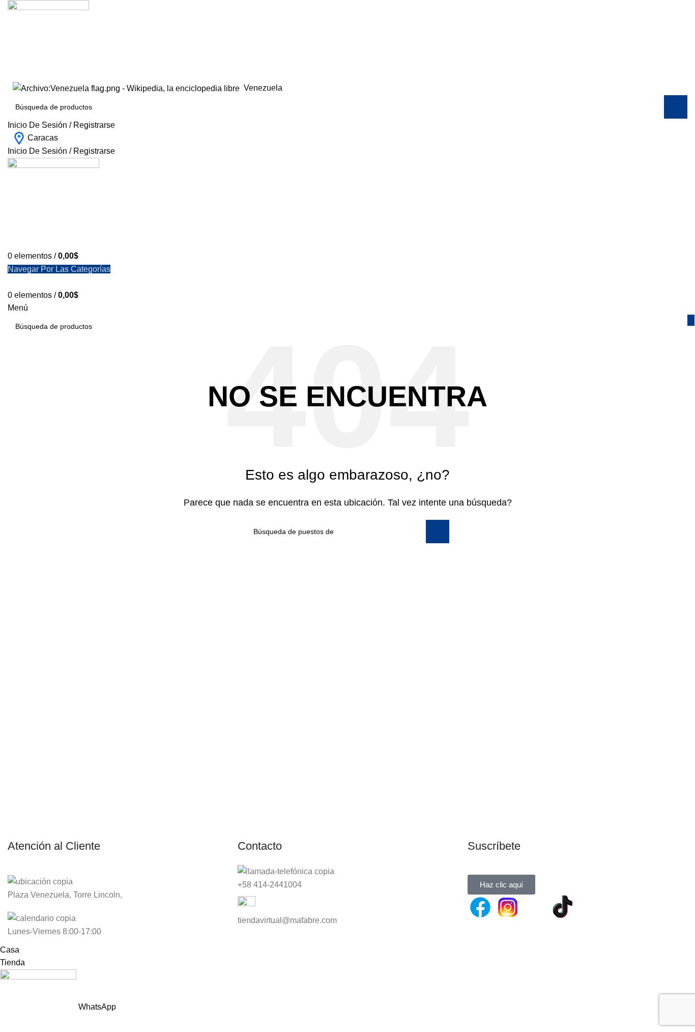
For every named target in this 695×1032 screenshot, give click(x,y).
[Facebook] (480, 907)
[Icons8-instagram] (507, 907)
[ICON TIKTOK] (562, 907)
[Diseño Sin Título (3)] (590, 907)
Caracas (42, 137)
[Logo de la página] (48, 40)
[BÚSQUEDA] (675, 107)
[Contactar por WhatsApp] (535, 907)
